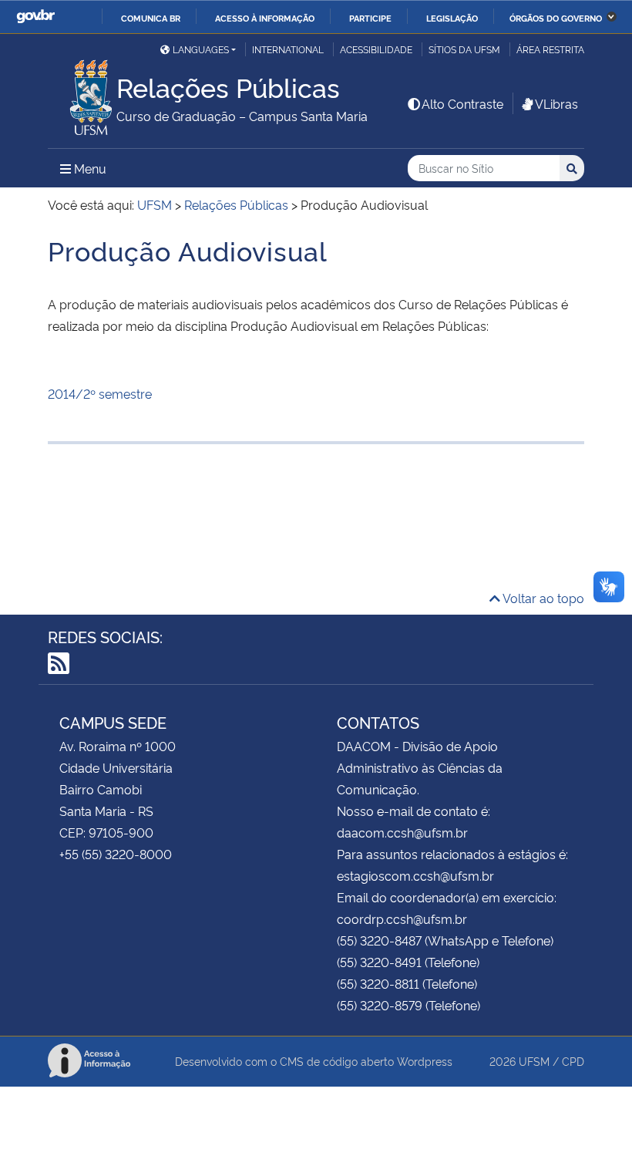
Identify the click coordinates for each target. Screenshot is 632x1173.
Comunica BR (150, 18)
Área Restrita (550, 49)
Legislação (452, 18)
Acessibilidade (376, 49)
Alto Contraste (462, 103)
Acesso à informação (264, 18)
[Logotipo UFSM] (82, 93)
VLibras (556, 103)
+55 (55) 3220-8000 (115, 853)
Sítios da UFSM (464, 49)
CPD (573, 1060)
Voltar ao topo (542, 597)
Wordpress (424, 1060)
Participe (370, 18)
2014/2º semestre (100, 393)
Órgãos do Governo (555, 18)
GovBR (35, 16)
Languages (201, 49)
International (288, 49)
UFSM (534, 1060)
